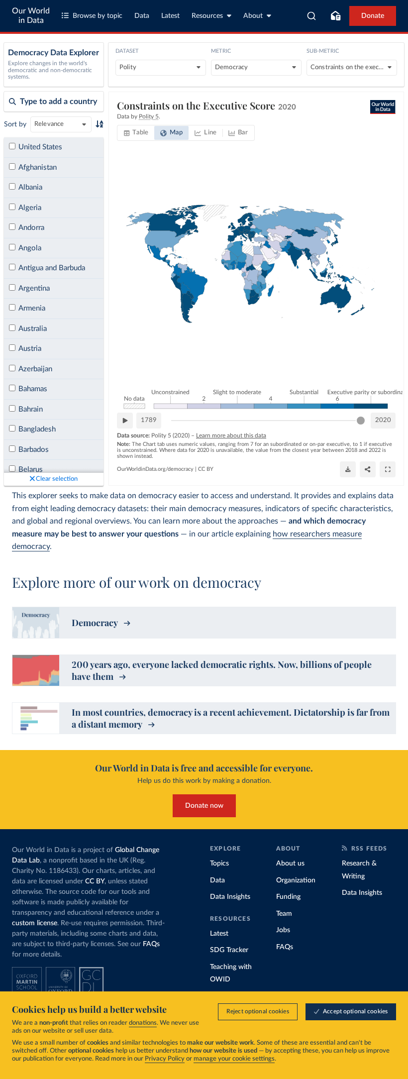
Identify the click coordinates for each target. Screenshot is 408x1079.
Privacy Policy (165, 1059)
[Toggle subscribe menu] (335, 16)
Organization (295, 880)
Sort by (15, 124)
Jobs (283, 930)
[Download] (348, 469)
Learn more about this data (231, 435)
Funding (288, 896)
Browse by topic (97, 15)
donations (143, 1023)
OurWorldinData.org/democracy (155, 469)
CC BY (205, 469)
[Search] (311, 16)
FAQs (151, 944)
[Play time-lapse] (125, 421)
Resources (207, 15)
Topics (219, 863)
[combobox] (311, 16)
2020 (383, 420)
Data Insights (230, 896)
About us (290, 863)
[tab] (136, 133)
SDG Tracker (229, 950)
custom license (34, 923)
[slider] (361, 421)
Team (284, 913)
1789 (149, 420)
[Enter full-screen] (388, 469)
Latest (170, 15)
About (253, 15)
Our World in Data (31, 15)
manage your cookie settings (234, 1059)
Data (141, 15)
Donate (372, 15)
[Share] (368, 469)
